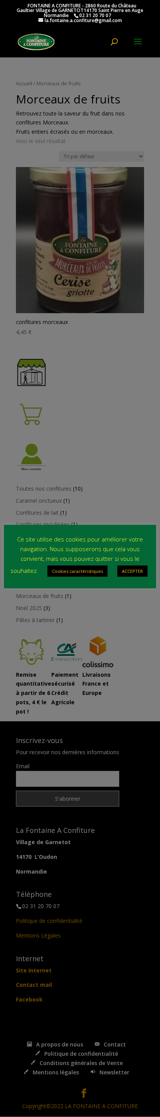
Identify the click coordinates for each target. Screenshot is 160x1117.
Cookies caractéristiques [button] (77, 571)
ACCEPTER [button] (132, 571)
